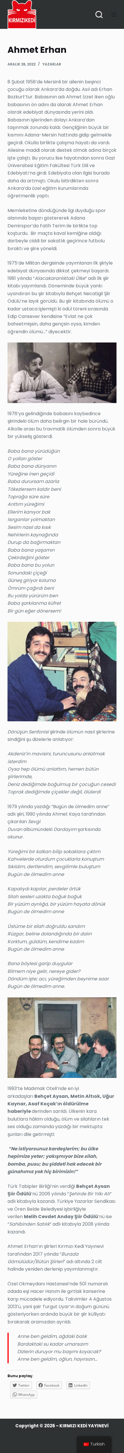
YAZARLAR (51, 64)
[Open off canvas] (114, 14)
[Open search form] (99, 14)
